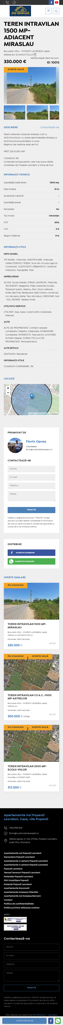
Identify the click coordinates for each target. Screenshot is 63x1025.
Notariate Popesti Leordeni (18, 877)
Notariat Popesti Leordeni (18, 884)
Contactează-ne (49, 127)
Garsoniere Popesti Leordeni (19, 857)
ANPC (7, 915)
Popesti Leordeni (13, 869)
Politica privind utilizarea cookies (21, 908)
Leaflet (31, 414)
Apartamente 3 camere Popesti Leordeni (26, 865)
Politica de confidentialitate (19, 904)
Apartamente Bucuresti (16, 888)
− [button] (8, 393)
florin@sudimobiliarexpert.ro (14, 2)
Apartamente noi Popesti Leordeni (22, 853)
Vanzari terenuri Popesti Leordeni (22, 873)
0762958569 (31, 447)
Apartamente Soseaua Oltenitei (21, 892)
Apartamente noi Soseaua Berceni (22, 896)
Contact (8, 900)
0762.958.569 (7, 2)
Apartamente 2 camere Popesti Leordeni (26, 861)
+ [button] (8, 388)
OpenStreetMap (43, 414)
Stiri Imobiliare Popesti (16, 880)
